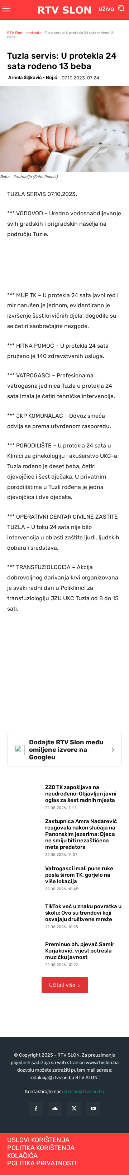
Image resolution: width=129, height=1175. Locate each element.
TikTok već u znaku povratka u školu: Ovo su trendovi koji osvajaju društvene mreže (83, 912)
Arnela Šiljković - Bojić (32, 77)
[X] (74, 1109)
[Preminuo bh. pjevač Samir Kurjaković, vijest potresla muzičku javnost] (24, 952)
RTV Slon (14, 33)
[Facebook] (36, 1109)
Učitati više (62, 984)
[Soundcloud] (55, 1109)
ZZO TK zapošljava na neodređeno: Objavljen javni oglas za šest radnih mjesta (80, 793)
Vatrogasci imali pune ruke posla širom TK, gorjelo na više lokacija (79, 875)
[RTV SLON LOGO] (64, 9)
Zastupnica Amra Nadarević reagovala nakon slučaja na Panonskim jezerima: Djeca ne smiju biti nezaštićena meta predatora (81, 834)
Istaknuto (33, 33)
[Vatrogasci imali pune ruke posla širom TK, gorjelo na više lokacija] (24, 877)
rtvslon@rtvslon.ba (84, 1091)
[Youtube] (93, 1109)
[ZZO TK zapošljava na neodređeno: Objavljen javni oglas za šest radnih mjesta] (24, 795)
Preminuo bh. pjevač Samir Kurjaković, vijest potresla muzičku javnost (79, 950)
